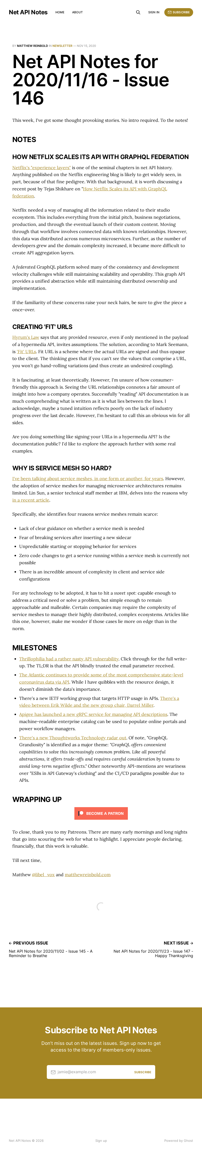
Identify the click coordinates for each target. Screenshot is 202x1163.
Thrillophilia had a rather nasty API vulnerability (68, 659)
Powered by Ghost (178, 1141)
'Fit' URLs (26, 351)
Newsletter (62, 46)
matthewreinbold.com (88, 874)
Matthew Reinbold (32, 46)
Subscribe (181, 12)
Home (59, 12)
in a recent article (30, 500)
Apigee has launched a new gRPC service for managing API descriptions (93, 714)
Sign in (153, 12)
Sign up (101, 1141)
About (77, 12)
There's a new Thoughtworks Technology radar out (72, 738)
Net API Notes (28, 12)
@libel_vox (43, 874)
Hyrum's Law (25, 337)
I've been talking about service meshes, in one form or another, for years (87, 478)
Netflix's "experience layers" (41, 167)
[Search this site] (138, 12)
